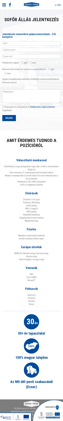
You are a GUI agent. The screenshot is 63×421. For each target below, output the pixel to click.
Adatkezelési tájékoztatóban (42, 107)
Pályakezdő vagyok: (10, 62)
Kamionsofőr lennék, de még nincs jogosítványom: (24, 69)
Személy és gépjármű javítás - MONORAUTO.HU (31, 411)
